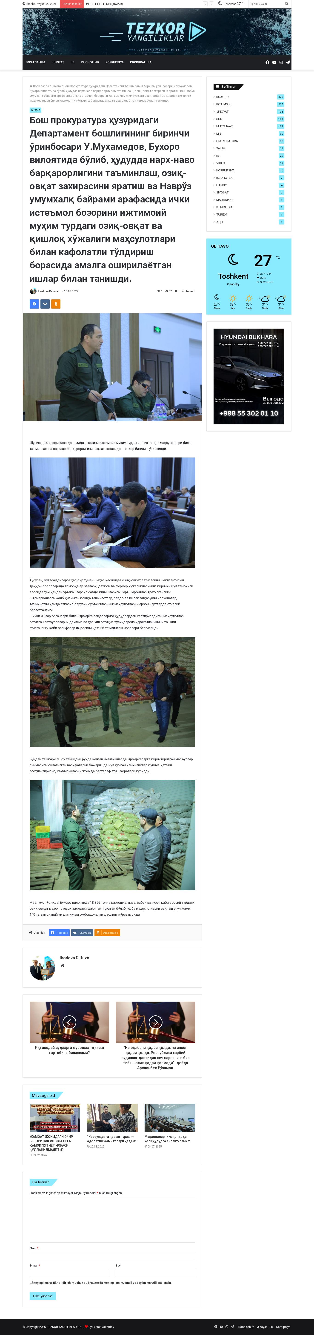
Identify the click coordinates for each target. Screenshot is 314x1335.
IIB (72, 62)
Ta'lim (220, 148)
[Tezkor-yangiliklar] (157, 31)
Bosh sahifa (35, 62)
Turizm (221, 214)
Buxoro (56, 86)
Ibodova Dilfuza (48, 291)
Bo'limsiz (223, 104)
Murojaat (224, 126)
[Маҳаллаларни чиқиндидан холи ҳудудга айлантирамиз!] (170, 1118)
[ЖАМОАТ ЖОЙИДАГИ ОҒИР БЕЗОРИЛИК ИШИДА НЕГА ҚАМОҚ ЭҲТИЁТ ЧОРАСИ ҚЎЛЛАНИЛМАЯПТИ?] (55, 1118)
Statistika (224, 207)
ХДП (219, 222)
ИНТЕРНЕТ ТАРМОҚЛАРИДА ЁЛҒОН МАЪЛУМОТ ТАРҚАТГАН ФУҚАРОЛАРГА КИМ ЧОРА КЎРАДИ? (153, 4)
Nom (34, 1248)
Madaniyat (224, 200)
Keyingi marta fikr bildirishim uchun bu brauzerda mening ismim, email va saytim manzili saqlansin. (102, 1282)
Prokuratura (140, 62)
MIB (218, 133)
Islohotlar (90, 62)
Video (220, 163)
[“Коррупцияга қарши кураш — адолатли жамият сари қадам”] (112, 1118)
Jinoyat (58, 62)
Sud (219, 119)
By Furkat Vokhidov (101, 1327)
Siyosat (222, 192)
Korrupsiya (115, 62)
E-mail (35, 1265)
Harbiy (221, 185)
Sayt (118, 1265)
